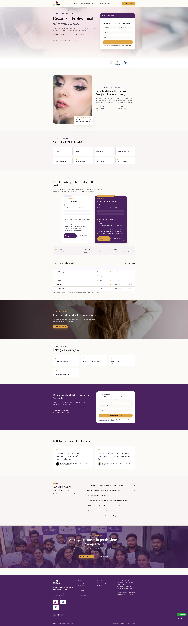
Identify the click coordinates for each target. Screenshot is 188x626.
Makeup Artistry (81, 588)
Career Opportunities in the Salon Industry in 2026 (125, 583)
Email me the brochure (116, 415)
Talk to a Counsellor (128, 3)
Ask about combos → (130, 263)
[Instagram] (58, 615)
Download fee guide (70, 235)
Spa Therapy (81, 590)
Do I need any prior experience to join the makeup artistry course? (106, 516)
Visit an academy (59, 326)
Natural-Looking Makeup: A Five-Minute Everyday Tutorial (125, 595)
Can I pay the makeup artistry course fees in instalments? (103, 490)
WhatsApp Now (103, 556)
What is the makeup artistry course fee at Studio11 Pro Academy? (106, 485)
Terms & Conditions (125, 623)
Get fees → (131, 271)
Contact (107, 3)
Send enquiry (117, 42)
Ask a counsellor (71, 494)
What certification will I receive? (96, 511)
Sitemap (133, 623)
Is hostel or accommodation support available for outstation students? (107, 501)
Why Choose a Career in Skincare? (125, 586)
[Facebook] (62, 615)
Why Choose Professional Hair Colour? (124, 589)
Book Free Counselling (86, 556)
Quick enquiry (83, 235)
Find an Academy (85, 3)
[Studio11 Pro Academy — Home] (57, 3)
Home (54, 10)
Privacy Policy (116, 623)
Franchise (94, 3)
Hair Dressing (81, 583)
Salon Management (82, 595)
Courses (75, 3)
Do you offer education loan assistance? (98, 495)
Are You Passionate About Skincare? (126, 592)
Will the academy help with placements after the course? (103, 506)
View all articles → (123, 599)
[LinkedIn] (54, 615)
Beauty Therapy (81, 585)
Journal (101, 3)
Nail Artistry (80, 593)
